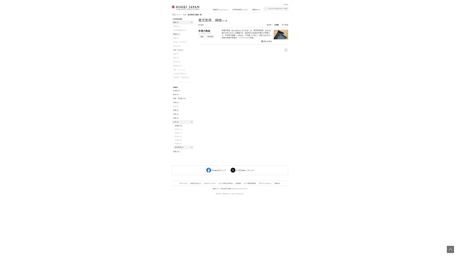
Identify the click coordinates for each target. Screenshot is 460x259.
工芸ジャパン (176, 15)
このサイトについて (210, 183)
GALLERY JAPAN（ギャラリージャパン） (233, 188)
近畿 (175, 110)
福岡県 (178, 126)
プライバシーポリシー (265, 183)
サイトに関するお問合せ (225, 183)
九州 (184, 15)
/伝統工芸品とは (221, 10)
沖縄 (176, 151)
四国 (175, 118)
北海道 (176, 90)
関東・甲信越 (179, 98)
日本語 (286, 4)
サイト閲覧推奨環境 (250, 183)
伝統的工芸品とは (195, 183)
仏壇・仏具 (178, 50)
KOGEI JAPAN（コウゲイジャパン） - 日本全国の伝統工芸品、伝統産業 (185, 9)
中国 (175, 114)
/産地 (256, 10)
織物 (175, 22)
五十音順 (285, 25)
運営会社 (277, 183)
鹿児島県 (179, 147)
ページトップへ (450, 247)
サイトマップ (183, 183)
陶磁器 (176, 34)
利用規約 (238, 183)
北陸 (175, 102)
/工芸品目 (240, 10)
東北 (175, 94)
